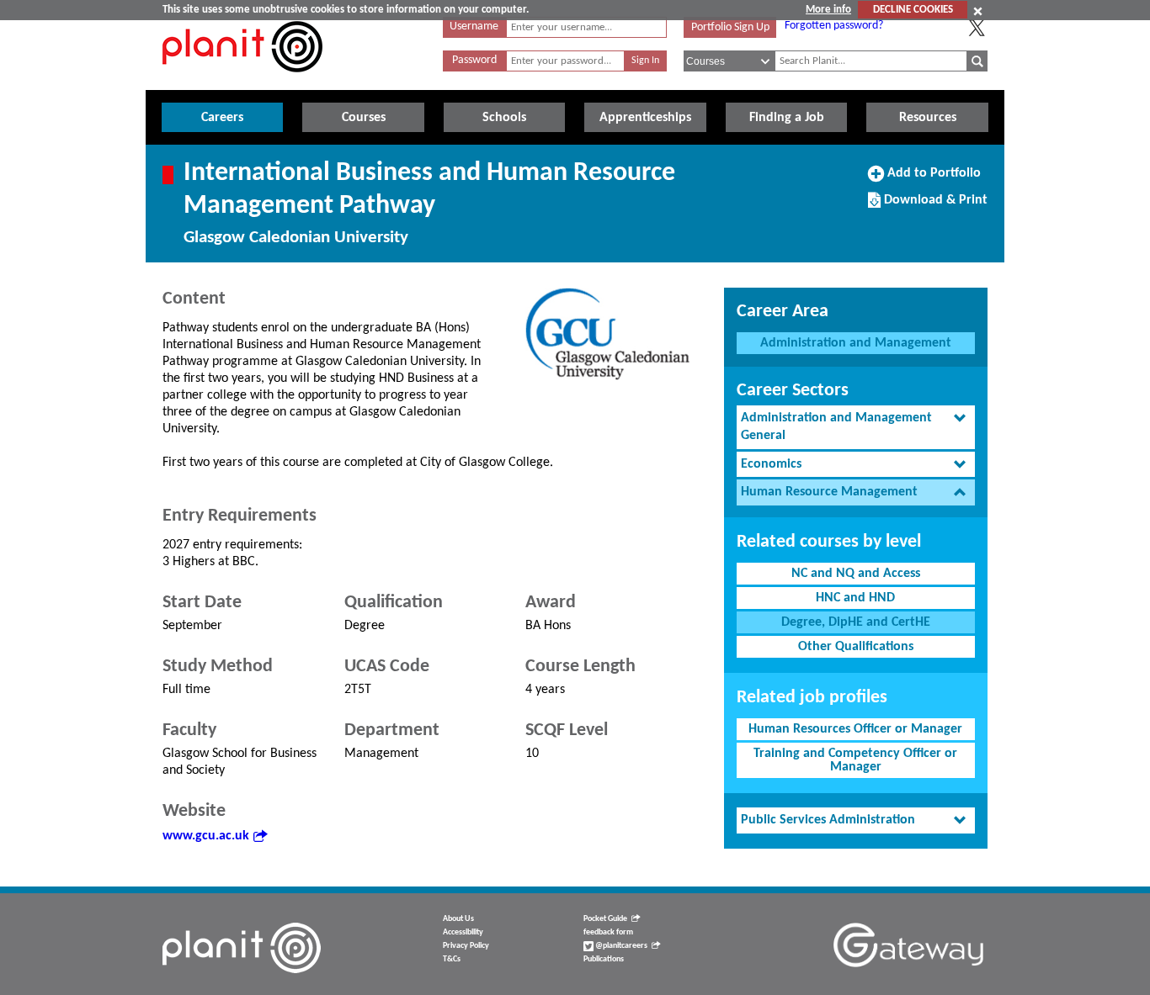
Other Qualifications (855, 647)
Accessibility (463, 932)
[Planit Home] (242, 81)
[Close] (977, 11)
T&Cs (452, 959)
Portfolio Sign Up (730, 27)
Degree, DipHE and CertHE (855, 622)
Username (474, 26)
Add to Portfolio (932, 179)
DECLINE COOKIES (913, 9)
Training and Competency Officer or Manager (855, 760)
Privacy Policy (466, 946)
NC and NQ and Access (855, 573)
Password (474, 60)
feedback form (608, 932)
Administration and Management (855, 343)
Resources (927, 117)
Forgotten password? (834, 25)
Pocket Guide (605, 919)
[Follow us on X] (977, 28)
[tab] (856, 427)
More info (828, 9)
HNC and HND (855, 598)
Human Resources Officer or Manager (855, 729)
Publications (603, 959)
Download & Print (934, 206)
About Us (458, 919)
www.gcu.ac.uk (205, 836)
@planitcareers (620, 946)
